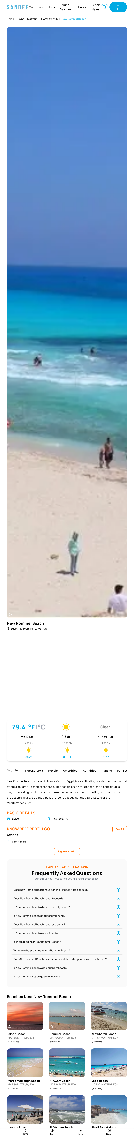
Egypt (20, 19)
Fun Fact (123, 770)
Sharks (81, 7)
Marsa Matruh (49, 19)
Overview (13, 770)
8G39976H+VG (61, 819)
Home (10, 19)
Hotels (53, 770)
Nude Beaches (66, 7)
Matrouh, (24, 628)
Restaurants (34, 770)
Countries (36, 7)
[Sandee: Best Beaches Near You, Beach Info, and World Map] (17, 7)
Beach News (95, 7)
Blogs (51, 7)
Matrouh (32, 19)
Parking (107, 770)
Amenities (70, 770)
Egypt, (14, 628)
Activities (89, 770)
